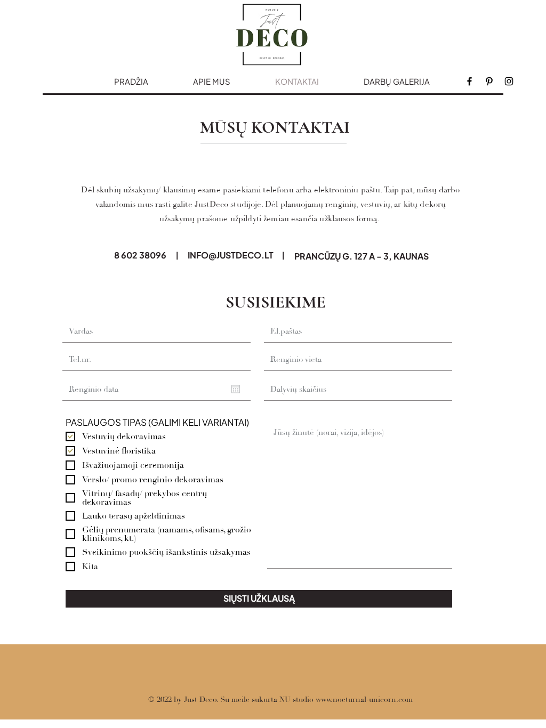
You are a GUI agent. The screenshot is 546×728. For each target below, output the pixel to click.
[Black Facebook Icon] (469, 81)
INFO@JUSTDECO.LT (231, 255)
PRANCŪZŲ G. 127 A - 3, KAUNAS (361, 256)
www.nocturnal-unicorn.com (364, 700)
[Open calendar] (235, 389)
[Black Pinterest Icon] (489, 81)
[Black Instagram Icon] (509, 81)
